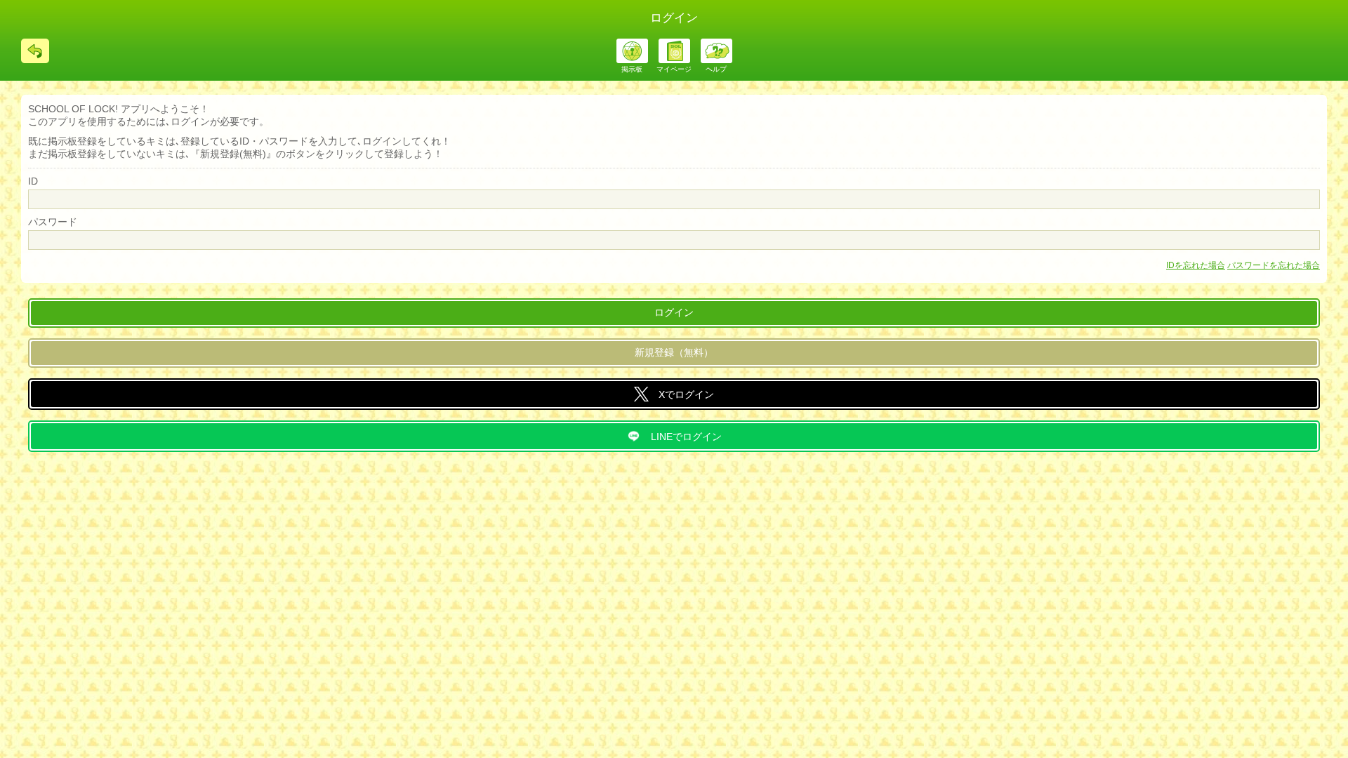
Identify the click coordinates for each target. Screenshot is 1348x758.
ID (33, 181)
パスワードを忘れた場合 (1273, 265)
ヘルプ (716, 69)
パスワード (52, 221)
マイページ (674, 69)
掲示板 (631, 69)
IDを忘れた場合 (1195, 265)
